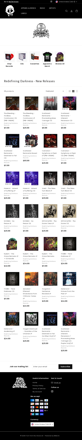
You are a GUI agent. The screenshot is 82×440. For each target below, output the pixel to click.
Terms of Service (39, 389)
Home (35, 383)
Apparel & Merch (28, 8)
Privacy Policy (38, 386)
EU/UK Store (13, 2)
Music (42, 8)
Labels (24, 13)
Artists (52, 8)
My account (37, 392)
